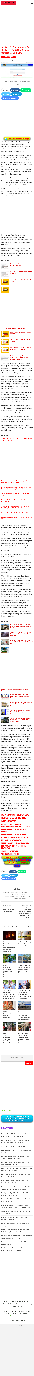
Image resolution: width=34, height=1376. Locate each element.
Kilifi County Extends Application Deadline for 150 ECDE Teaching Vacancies (19, 696)
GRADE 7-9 (12, 860)
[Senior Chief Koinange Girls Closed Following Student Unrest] (5, 650)
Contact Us (20, 1306)
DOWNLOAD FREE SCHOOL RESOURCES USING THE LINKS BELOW (15, 817)
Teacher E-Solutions (20, 1321)
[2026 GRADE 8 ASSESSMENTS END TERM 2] (5, 290)
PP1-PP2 (11, 863)
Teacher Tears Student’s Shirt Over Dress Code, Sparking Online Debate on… (21, 711)
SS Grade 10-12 (6, 1304)
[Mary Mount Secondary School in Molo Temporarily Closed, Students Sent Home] (5, 627)
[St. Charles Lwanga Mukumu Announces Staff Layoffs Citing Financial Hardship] (5, 358)
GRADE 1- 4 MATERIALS (9, 851)
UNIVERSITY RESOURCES (10, 854)
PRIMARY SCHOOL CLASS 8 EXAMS (13, 834)
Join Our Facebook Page (18, 139)
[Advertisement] (17, 24)
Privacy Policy (14, 1313)
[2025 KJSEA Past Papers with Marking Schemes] (5, 266)
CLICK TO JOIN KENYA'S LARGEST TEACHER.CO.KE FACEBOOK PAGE (17, 1118)
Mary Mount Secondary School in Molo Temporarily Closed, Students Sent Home (20, 626)
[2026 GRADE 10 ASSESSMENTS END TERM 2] (5, 342)
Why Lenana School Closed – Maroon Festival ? (15, 512)
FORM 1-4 (26, 857)
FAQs (20, 1313)
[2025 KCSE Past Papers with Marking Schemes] (5, 274)
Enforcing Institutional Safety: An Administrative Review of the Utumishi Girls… (21, 642)
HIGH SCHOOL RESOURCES (11, 840)
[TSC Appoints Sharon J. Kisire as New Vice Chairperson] (9, 1005)
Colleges (22, 1304)
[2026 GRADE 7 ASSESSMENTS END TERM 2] (5, 282)
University (29, 1304)
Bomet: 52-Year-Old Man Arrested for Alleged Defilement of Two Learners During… (21, 704)
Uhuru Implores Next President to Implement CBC (8, 909)
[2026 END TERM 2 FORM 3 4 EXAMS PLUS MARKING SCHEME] (5, 350)
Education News (6, 56)
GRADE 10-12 (11, 857)
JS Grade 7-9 (26, 1301)
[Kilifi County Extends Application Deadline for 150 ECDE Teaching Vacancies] (5, 697)
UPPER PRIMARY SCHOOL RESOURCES (15, 843)
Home (5, 1301)
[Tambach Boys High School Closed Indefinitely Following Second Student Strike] (5, 720)
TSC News (13, 56)
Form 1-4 (15, 1304)
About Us (13, 1306)
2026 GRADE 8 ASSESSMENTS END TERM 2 (13, 328)
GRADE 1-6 (24, 860)
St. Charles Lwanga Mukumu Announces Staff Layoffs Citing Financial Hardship (19, 357)
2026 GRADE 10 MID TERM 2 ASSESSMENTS (14, 1146)
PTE (17, 865)
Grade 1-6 (18, 1301)
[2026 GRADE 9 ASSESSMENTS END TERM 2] (5, 334)
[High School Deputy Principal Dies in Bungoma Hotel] (24, 935)
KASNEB (24, 863)
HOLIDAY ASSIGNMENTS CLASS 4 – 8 (14, 837)
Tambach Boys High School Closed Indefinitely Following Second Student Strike (20, 719)
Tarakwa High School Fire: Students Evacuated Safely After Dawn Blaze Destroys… (20, 634)
